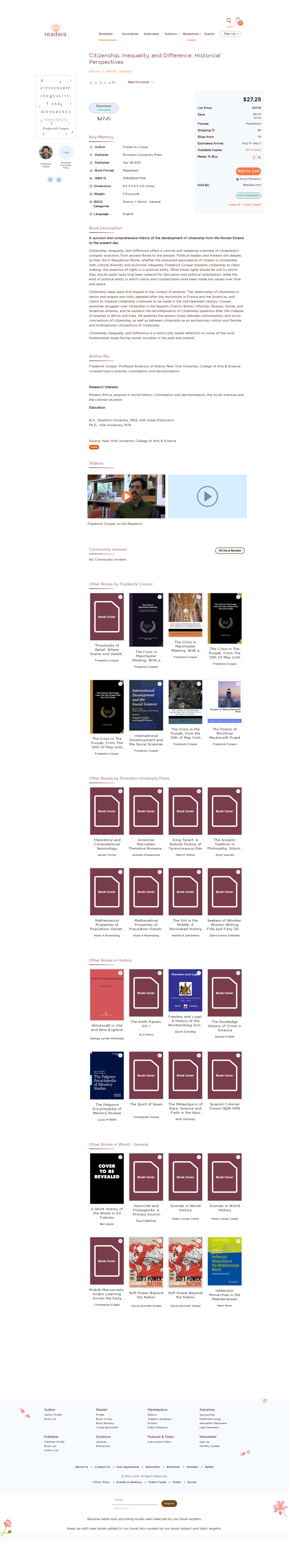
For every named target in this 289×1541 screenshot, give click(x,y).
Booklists (106, 34)
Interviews (151, 34)
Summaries (130, 34)
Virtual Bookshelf (107, 1427)
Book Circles (104, 1419)
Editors (152, 1415)
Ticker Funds (157, 1482)
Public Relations (158, 1427)
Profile (100, 1415)
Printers (152, 1423)
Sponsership (207, 1415)
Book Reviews (105, 1423)
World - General (118, 71)
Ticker (176, 1482)
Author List (51, 1450)
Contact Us (102, 1467)
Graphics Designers (160, 1419)
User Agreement (127, 1467)
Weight (99, 194)
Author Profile (53, 1415)
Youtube (192, 1467)
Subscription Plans (159, 1442)
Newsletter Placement (213, 1423)
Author (99, 147)
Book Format (104, 170)
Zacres (192, 1482)
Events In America (129, 1482)
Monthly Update (210, 1446)
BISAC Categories (99, 204)
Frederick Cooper (46, 165)
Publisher (101, 154)
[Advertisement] (56, 270)
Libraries (101, 1442)
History (94, 71)
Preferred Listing (210, 1419)
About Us (81, 1467)
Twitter (209, 1467)
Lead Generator (209, 1427)
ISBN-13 (100, 178)
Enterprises (103, 1446)
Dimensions (102, 186)
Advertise (173, 1467)
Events (210, 34)
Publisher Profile (54, 1442)
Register (169, 1503)
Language (101, 214)
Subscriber (152, 1467)
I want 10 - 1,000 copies (244, 204)
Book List (50, 1419)
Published (101, 162)
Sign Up (230, 33)
